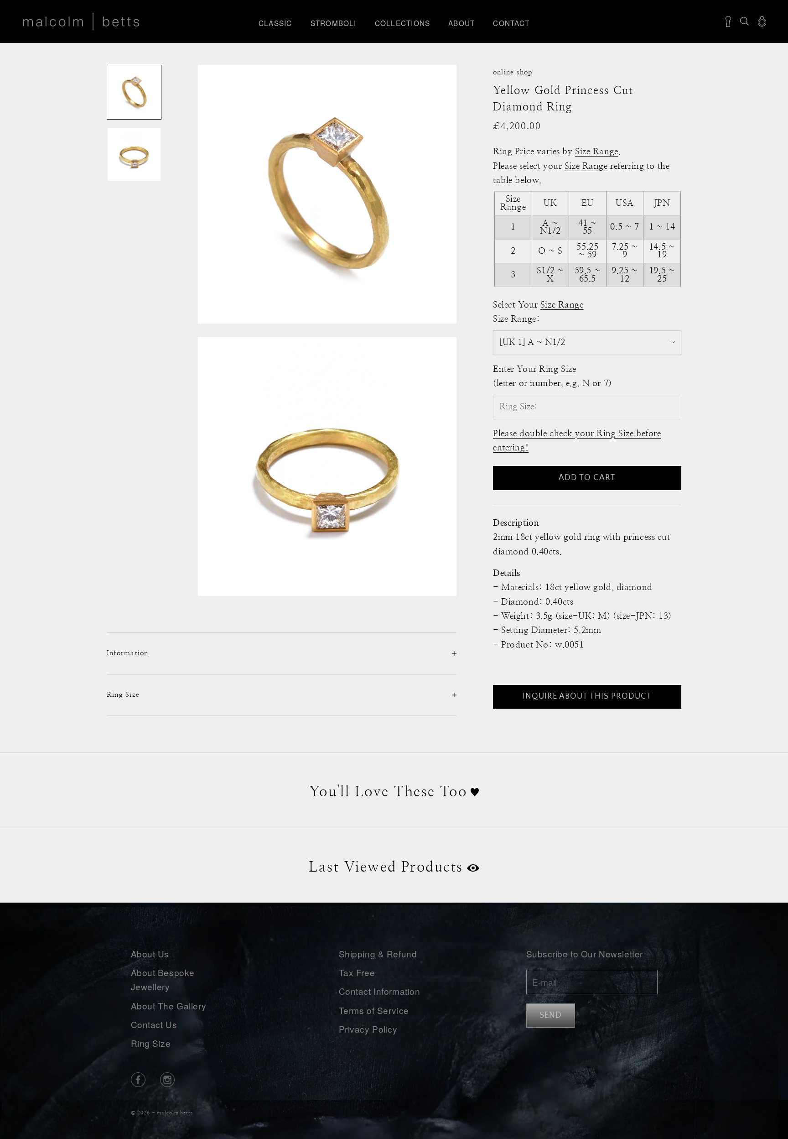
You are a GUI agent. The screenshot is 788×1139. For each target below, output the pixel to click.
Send (550, 1015)
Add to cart (587, 477)
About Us (150, 953)
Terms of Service (374, 1010)
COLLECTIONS (402, 23)
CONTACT (511, 23)
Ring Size (151, 1043)
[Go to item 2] (134, 154)
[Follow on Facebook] (138, 1079)
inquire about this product (587, 696)
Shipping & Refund (378, 953)
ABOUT (461, 23)
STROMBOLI (334, 23)
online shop (513, 72)
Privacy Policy (368, 1029)
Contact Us (154, 1024)
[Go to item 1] (134, 92)
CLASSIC (275, 23)
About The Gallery (169, 1005)
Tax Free (357, 972)
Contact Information (379, 991)
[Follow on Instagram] (167, 1079)
